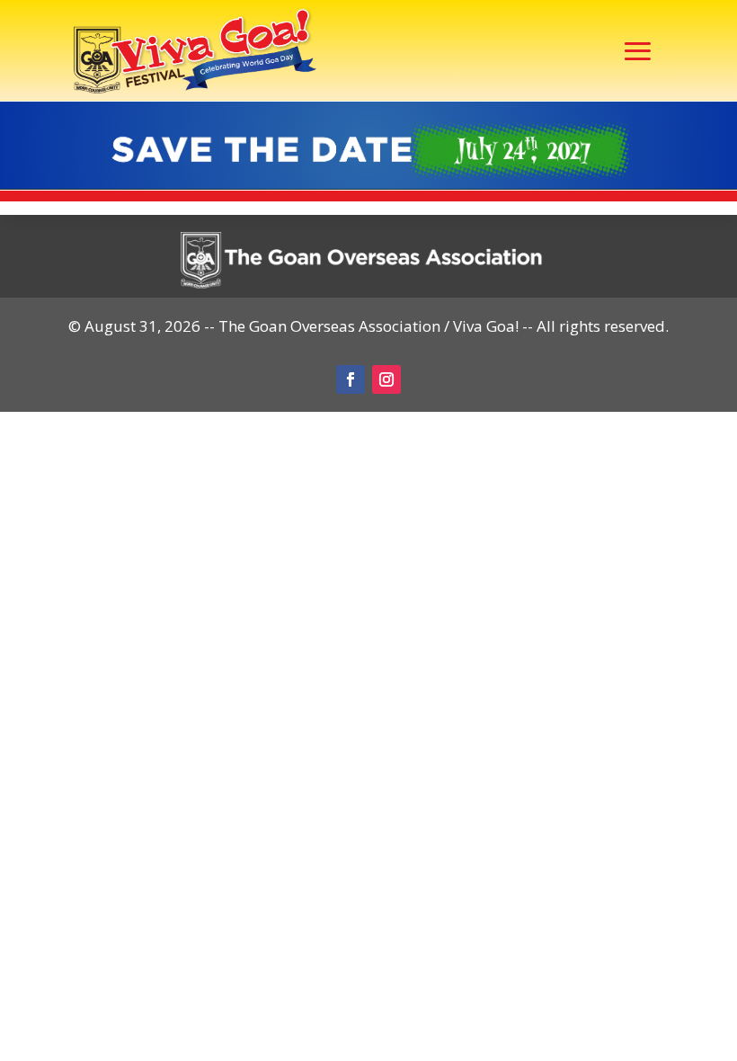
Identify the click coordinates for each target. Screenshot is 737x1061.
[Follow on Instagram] (386, 379)
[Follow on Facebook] (350, 379)
